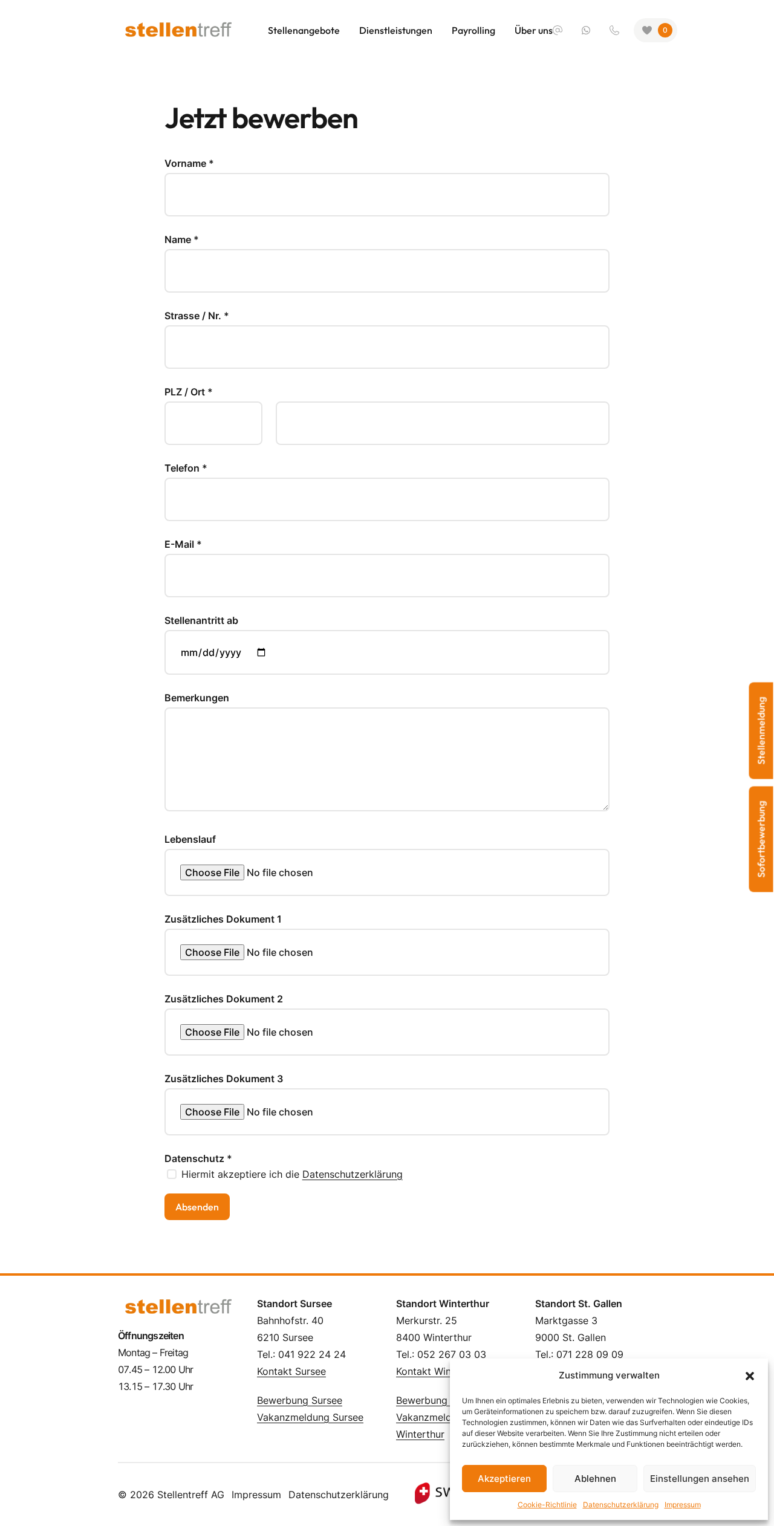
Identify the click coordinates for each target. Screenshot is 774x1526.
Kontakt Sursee (291, 1371)
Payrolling (473, 30)
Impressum (683, 1504)
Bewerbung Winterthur (447, 1400)
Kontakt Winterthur (439, 1371)
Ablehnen (595, 1478)
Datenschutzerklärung (621, 1504)
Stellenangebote (304, 30)
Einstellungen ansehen (699, 1478)
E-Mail (183, 544)
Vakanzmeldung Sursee (310, 1417)
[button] (750, 1375)
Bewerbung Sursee (299, 1400)
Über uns (534, 30)
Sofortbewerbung (761, 839)
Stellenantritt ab (201, 620)
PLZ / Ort (188, 392)
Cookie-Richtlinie (547, 1504)
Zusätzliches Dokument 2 (223, 999)
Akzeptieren (504, 1478)
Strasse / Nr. (196, 315)
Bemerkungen (196, 698)
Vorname (189, 163)
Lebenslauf (190, 839)
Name (181, 239)
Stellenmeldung (761, 731)
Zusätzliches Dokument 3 (223, 1078)
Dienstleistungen (395, 30)
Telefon (185, 468)
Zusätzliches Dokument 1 (223, 919)
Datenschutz (198, 1158)
